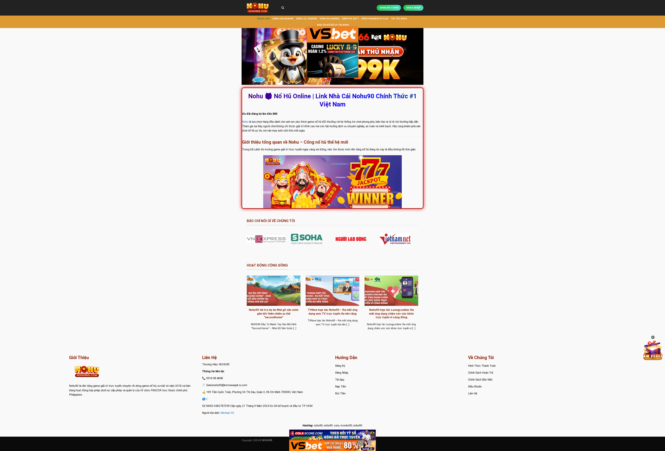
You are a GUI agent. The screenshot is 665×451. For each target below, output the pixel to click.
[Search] (282, 7)
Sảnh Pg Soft (350, 18)
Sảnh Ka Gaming (329, 18)
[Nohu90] (259, 8)
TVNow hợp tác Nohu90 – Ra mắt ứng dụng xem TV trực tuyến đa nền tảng (332, 311)
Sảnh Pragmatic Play (374, 18)
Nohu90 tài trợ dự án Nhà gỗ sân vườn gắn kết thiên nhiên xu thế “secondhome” (273, 313)
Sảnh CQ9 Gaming (283, 18)
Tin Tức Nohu (399, 18)
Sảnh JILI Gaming (306, 18)
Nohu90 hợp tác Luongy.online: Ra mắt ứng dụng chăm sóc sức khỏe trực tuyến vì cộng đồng (391, 313)
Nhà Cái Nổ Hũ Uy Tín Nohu (333, 25)
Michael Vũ (227, 412)
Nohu (245, 121)
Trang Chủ (263, 18)
